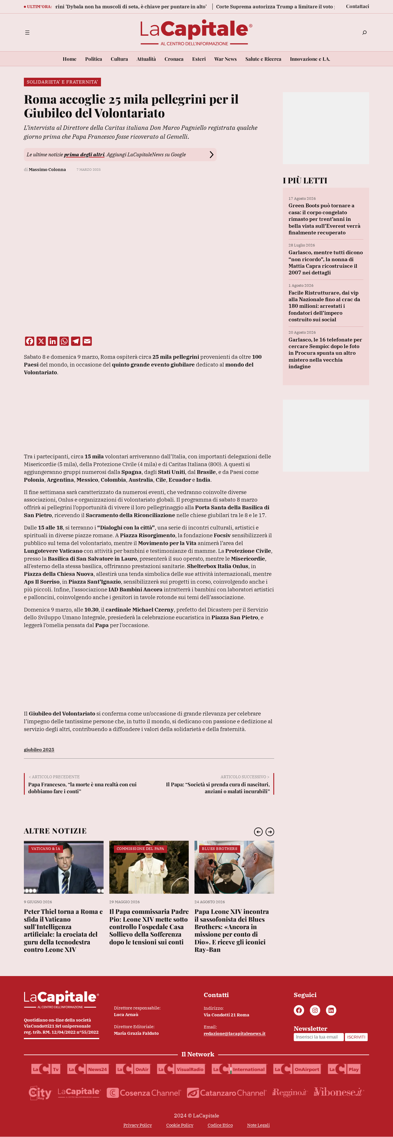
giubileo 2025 (39, 749)
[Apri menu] (27, 32)
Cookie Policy (179, 1125)
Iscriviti (356, 1037)
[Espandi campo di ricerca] (364, 32)
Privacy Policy (137, 1125)
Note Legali (258, 1125)
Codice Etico (220, 1125)
